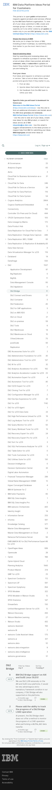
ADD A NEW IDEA (26, 153)
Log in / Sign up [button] (42, 145)
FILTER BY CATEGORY (15, 159)
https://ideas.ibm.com (39, 34)
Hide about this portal (21, 11)
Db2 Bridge (28, 700)
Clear (46, 159)
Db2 (20, 700)
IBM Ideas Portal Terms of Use (32, 741)
